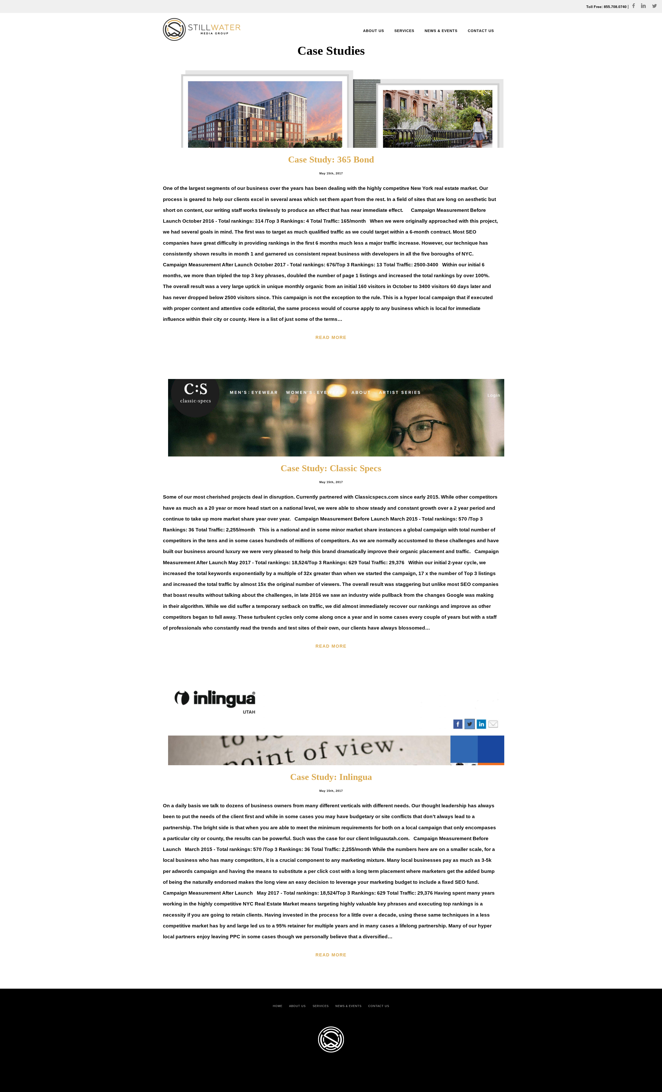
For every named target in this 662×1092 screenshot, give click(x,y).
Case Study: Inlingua (331, 777)
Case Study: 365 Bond (331, 159)
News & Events (348, 1006)
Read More (331, 337)
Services (321, 1006)
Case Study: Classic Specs (331, 468)
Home (277, 1006)
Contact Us (378, 1006)
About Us (297, 1006)
